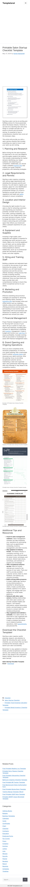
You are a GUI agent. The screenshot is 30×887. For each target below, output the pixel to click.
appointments (22, 624)
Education (5, 833)
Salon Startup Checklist (12, 700)
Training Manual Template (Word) (12, 792)
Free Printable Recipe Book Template (14, 789)
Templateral (8, 3)
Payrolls (5, 856)
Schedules (5, 869)
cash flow (22, 333)
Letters (4, 849)
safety (22, 194)
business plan (18, 165)
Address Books (7, 811)
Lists (3, 851)
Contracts (5, 831)
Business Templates (8, 816)
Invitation (5, 843)
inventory (8, 331)
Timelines (5, 871)
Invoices (5, 846)
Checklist (7, 698)
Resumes (5, 866)
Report (4, 864)
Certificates (6, 823)
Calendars (5, 818)
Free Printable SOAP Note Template (13, 794)
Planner (4, 859)
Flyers (4, 841)
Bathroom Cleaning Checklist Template (14, 780)
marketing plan (7, 301)
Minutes (4, 854)
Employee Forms (7, 836)
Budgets (5, 813)
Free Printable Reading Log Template (14, 768)
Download (11, 663)
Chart (4, 826)
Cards (4, 821)
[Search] (25, 880)
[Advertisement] (15, 25)
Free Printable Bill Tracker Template (13, 782)
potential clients (18, 354)
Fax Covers (6, 838)
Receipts (5, 861)
